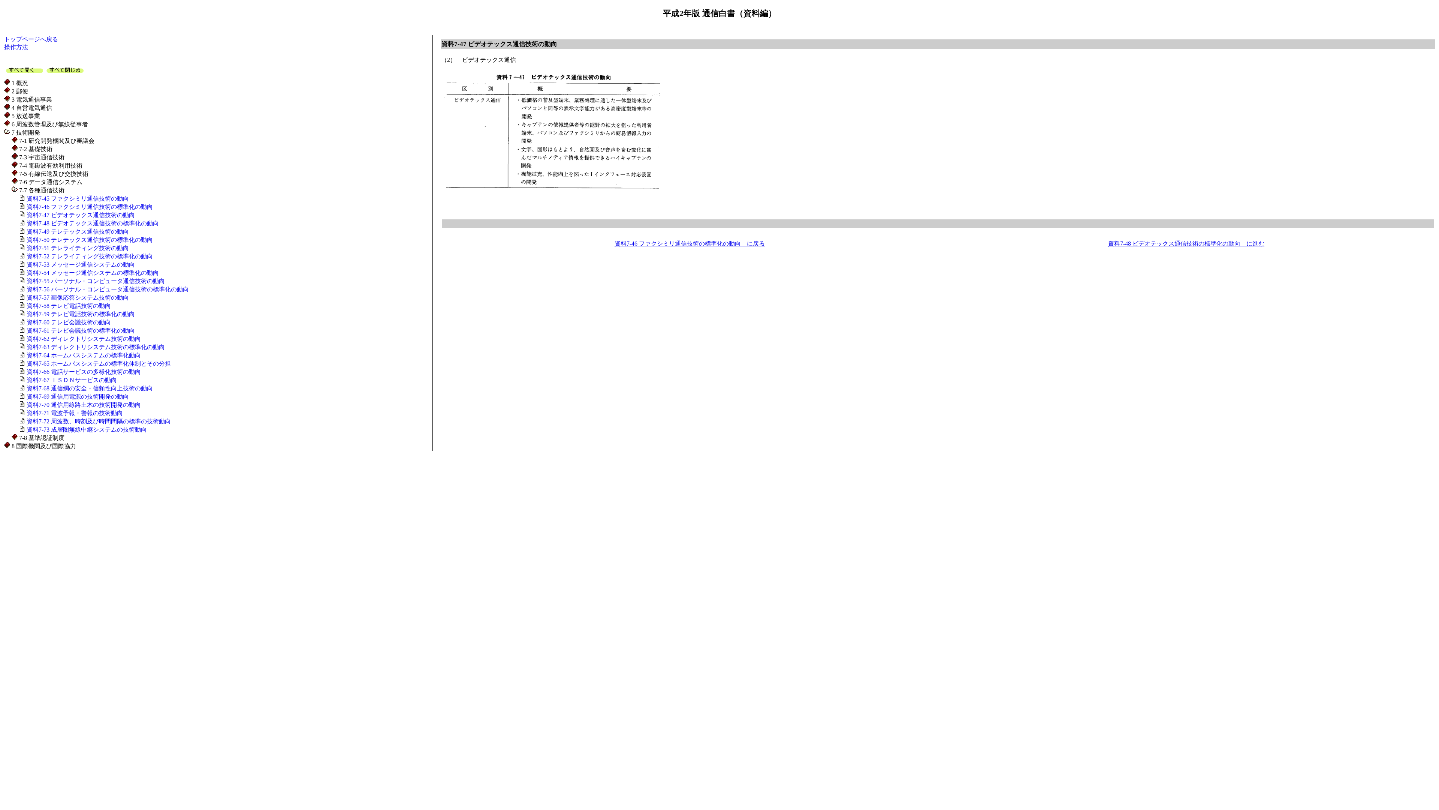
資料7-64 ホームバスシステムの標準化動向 (83, 355)
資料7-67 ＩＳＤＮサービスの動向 (71, 380)
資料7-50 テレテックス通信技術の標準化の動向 (89, 240)
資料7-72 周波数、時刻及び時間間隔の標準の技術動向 (98, 421)
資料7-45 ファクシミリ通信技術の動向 (77, 198)
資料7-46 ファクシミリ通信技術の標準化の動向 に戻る (690, 243)
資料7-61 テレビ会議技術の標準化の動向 (80, 330)
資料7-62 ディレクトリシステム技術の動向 (83, 339)
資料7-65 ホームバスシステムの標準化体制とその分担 (98, 363)
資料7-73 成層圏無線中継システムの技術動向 (86, 429)
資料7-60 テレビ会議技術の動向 (68, 322)
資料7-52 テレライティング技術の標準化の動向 (89, 256)
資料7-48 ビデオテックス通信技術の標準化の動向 (92, 223)
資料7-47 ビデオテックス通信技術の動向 (80, 215)
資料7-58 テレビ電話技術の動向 (68, 306)
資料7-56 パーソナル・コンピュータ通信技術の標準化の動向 (107, 289)
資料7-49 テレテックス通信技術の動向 (77, 231)
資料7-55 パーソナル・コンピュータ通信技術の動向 (95, 281)
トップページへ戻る (31, 39)
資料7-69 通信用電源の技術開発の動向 (77, 396)
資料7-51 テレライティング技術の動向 (77, 248)
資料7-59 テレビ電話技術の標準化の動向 (80, 314)
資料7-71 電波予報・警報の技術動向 (74, 413)
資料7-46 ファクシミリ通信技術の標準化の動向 (89, 207)
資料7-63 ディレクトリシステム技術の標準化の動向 (95, 347)
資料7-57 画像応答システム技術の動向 (77, 297)
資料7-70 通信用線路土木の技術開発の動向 (83, 405)
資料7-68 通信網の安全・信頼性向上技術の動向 (89, 388)
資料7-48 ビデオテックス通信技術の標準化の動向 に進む (1186, 243)
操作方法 (16, 47)
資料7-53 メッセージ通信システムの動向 (80, 264)
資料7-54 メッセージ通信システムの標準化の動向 (92, 273)
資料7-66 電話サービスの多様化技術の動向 (83, 372)
